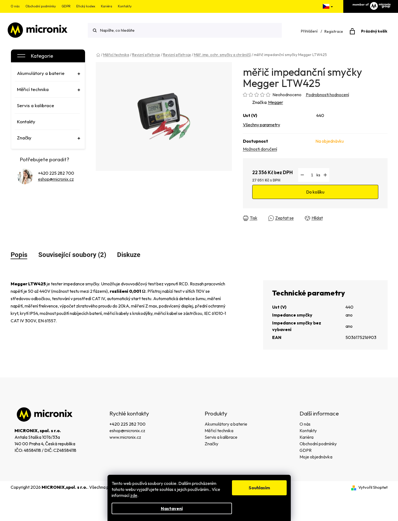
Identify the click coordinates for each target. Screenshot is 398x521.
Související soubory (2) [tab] (72, 255)
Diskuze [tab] (128, 255)
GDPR (66, 6)
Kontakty (125, 6)
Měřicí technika (219, 430)
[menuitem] (47, 73)
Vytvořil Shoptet (373, 487)
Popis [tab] (19, 255)
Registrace (333, 31)
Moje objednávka (316, 456)
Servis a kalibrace (221, 437)
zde (133, 495)
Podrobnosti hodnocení (327, 94)
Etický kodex (85, 6)
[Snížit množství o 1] (302, 175)
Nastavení (172, 508)
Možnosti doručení (260, 149)
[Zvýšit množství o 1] (325, 175)
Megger (275, 102)
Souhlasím (259, 487)
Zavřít (338, 218)
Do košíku (315, 192)
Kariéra (106, 6)
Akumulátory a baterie (226, 424)
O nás (15, 6)
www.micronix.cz (125, 437)
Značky (211, 443)
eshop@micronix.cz (56, 179)
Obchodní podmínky (40, 6)
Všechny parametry (261, 124)
